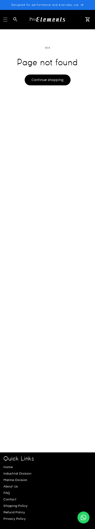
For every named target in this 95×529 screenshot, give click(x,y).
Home (8, 467)
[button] (5, 20)
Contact (9, 499)
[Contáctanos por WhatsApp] (83, 517)
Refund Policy (14, 512)
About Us (10, 486)
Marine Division (15, 480)
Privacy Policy (14, 518)
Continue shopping (48, 80)
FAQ (6, 493)
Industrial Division (17, 473)
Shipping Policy (15, 506)
